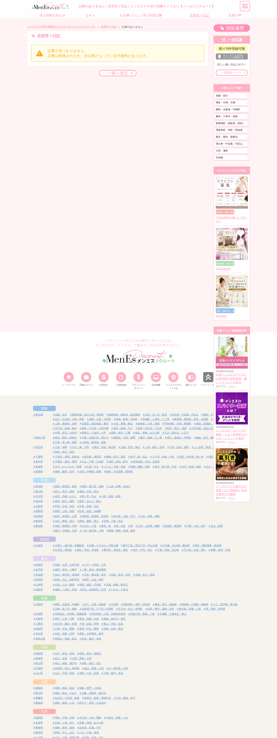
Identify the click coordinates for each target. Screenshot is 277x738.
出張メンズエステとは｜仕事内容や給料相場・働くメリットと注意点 (231, 378)
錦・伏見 (121, 526)
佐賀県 (39, 722)
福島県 (39, 589)
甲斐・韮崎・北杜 (89, 506)
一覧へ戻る (118, 73)
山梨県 (39, 506)
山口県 (39, 673)
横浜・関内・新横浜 (227, 136)
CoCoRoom (223, 268)
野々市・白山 (89, 496)
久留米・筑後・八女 (117, 717)
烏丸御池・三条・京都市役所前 (108, 613)
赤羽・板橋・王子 (123, 428)
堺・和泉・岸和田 (215, 608)
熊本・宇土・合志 (64, 732)
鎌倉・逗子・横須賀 (207, 437)
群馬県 (39, 471)
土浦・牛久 (93, 466)
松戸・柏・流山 (138, 456)
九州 (44, 711)
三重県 (39, 623)
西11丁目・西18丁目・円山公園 (140, 545)
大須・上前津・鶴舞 (149, 526)
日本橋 (219, 157)
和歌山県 (40, 638)
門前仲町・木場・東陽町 (177, 423)
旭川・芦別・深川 (142, 550)
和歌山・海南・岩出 (66, 638)
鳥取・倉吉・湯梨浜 (90, 653)
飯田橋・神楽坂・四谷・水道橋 (191, 419)
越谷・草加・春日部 (105, 447)
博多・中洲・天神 (225, 102)
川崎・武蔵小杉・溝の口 (95, 437)
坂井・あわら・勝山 (90, 501)
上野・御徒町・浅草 (66, 423)
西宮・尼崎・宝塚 (89, 618)
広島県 (39, 668)
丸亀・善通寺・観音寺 (94, 693)
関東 (44, 408)
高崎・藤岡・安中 (64, 471)
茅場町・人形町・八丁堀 (156, 419)
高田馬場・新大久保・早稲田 (88, 414)
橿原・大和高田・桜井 (91, 633)
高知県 (39, 702)
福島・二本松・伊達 (66, 589)
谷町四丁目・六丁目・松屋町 (97, 608)
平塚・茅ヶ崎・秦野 (66, 442)
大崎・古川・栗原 (145, 574)
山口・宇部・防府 (64, 673)
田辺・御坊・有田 (91, 638)
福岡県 (39, 717)
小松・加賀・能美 (111, 496)
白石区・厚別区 (63, 550)
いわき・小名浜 (119, 589)
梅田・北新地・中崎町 (228, 109)
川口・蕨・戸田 (80, 447)
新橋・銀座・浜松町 (127, 419)
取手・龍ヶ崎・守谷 (166, 466)
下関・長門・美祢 (113, 673)
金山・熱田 (217, 526)
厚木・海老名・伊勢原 (179, 437)
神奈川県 (40, 437)
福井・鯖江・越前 (64, 501)
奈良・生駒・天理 (64, 633)
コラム (231, 386)
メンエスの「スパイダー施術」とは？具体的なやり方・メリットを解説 (231, 434)
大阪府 (39, 604)
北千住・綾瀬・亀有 (66, 428)
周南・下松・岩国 (89, 673)
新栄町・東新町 (172, 526)
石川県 (39, 496)
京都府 (39, 613)
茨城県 (39, 466)
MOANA (221, 316)
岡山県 (39, 663)
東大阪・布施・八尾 (190, 608)
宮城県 (39, 574)
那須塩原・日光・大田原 (146, 461)
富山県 (39, 491)
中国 (44, 647)
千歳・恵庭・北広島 (168, 550)
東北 (44, 558)
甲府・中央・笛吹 (64, 506)
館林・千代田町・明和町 (119, 471)
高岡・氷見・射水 (89, 491)
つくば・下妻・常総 (115, 466)
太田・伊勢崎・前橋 (90, 471)
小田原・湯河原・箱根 (94, 442)
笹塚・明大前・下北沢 (150, 428)
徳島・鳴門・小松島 (90, 688)
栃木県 (39, 461)
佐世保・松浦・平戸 (90, 727)
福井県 (39, 501)
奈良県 (39, 633)
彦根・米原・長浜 (113, 628)
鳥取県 (39, 653)
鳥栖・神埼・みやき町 (91, 722)
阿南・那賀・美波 (64, 688)
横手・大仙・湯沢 (94, 579)
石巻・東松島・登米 (95, 574)
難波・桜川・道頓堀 (166, 604)
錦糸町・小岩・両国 (149, 423)
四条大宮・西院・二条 (142, 613)
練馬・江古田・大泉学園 (95, 428)
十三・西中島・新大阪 (225, 604)
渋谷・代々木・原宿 (156, 414)
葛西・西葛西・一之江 (208, 423)
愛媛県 (39, 698)
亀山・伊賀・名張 (113, 623)
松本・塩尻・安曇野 (90, 511)
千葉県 (39, 456)
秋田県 (39, 579)
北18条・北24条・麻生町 (176, 545)
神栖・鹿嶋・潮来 (140, 466)
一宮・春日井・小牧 (93, 530)
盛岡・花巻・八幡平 (66, 569)
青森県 (39, 564)
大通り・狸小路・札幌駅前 (69, 545)
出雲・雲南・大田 (81, 658)
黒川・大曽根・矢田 (66, 530)
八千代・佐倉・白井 (163, 456)
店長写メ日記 (109, 26)
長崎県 (39, 727)
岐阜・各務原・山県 (66, 516)
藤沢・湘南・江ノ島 (151, 437)
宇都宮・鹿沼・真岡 (66, 461)
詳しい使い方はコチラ (230, 64)
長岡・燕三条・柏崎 (93, 486)
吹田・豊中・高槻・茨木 (160, 608)
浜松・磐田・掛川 (64, 521)
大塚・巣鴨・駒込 (123, 423)
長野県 (39, 511)
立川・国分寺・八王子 (176, 432)
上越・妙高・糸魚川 (119, 486)
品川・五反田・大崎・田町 (69, 419)
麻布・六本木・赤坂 (227, 116)
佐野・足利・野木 (118, 461)
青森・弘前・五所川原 (67, 564)
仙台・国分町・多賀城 (67, 574)
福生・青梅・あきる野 (147, 432)
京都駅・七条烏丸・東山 (173, 613)
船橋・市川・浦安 (116, 456)
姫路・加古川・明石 (115, 618)
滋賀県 (39, 628)
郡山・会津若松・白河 (94, 589)
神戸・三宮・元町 (64, 618)
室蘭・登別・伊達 (220, 550)
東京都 (39, 414)
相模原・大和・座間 (124, 437)
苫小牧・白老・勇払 (195, 550)
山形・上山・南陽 (64, 584)
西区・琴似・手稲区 (88, 550)
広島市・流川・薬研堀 (67, 668)
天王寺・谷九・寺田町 (130, 608)
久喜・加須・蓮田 (179, 447)
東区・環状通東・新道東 (208, 545)
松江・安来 (61, 658)
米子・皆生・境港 (64, 653)
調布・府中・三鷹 (120, 432)
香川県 (39, 693)
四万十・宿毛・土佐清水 (92, 702)
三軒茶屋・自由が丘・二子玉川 (208, 428)
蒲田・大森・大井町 (100, 419)
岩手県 (39, 569)
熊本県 (39, 732)
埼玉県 (39, 447)
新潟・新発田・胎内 (66, 486)
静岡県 (39, 521)
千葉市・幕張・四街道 (67, 456)
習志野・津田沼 (92, 456)
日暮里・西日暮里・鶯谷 (95, 423)
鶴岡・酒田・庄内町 (90, 584)
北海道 (44, 539)
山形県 (39, 584)
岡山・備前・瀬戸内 (66, 663)
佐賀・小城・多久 (64, 722)
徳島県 (39, 688)
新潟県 (39, 486)
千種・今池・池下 (196, 526)
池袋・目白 (222, 95)
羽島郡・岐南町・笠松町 (95, 516)
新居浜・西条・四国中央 (97, 698)
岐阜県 (39, 516)
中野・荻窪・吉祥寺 (66, 432)
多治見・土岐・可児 (124, 516)
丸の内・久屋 (89, 526)
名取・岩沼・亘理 (120, 574)
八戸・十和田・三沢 (95, 564)
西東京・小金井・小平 (94, 432)
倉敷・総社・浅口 (91, 663)
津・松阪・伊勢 (90, 623)
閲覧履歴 (235, 28)
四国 (44, 681)
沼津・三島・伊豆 (113, 521)
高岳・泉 (106, 526)
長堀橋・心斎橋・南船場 (194, 604)
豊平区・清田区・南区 (116, 550)
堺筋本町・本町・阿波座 (229, 130)
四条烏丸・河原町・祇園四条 (71, 613)
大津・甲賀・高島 (64, 628)
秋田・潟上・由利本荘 (67, 579)
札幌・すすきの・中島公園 (103, 545)
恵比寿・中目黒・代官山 (229, 143)
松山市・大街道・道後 (67, 698)
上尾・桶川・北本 (154, 447)
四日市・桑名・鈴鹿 (66, 623)
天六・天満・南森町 (95, 604)
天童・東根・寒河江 (117, 584)
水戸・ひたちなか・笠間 (68, 466)
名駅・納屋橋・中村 (66, 526)
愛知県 (39, 526)
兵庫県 (39, 618)
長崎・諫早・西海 (64, 727)
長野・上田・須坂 (64, 511)
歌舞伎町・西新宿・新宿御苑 (231, 123)
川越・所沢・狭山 (130, 447)
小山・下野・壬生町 (93, 461)
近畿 (44, 598)
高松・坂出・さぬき (66, 693)
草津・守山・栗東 (89, 628)
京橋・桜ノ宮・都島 (66, 608)
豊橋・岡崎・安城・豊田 (121, 530)
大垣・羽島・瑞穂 (150, 516)
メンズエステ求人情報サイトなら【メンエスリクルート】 (61, 26)
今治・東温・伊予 (125, 698)
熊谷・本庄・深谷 (64, 451)
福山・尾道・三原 (94, 668)
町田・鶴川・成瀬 (176, 428)
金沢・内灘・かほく (66, 496)
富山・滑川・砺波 (64, 491)
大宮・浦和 (222, 150)
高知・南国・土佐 (64, 702)
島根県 (39, 658)
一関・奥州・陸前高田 (94, 569)
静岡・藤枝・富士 (89, 521)
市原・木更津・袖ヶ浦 (191, 456)
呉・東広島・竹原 (118, 668)
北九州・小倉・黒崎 (90, 717)
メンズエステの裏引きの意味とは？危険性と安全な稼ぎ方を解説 (231, 490)
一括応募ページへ (231, 72)
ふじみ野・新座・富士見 (207, 447)
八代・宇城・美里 (89, 732)
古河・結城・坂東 (191, 466)
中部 (44, 480)
